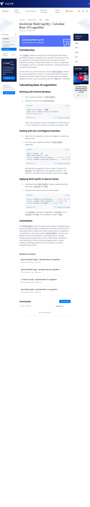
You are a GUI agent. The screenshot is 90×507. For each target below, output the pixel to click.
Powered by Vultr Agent (63, 117)
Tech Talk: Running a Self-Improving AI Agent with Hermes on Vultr (81, 89)
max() (76, 52)
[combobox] (63, 306)
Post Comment (65, 301)
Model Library (57, 11)
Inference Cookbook (43, 11)
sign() (76, 43)
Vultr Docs (5, 11)
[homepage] (6, 4)
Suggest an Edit (9, 93)
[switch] (15, 34)
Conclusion (6, 49)
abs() (76, 61)
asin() (76, 47)
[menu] (89, 4)
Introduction (6, 42)
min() (76, 57)
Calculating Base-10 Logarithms (9, 45)
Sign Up (7, 78)
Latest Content (17, 11)
